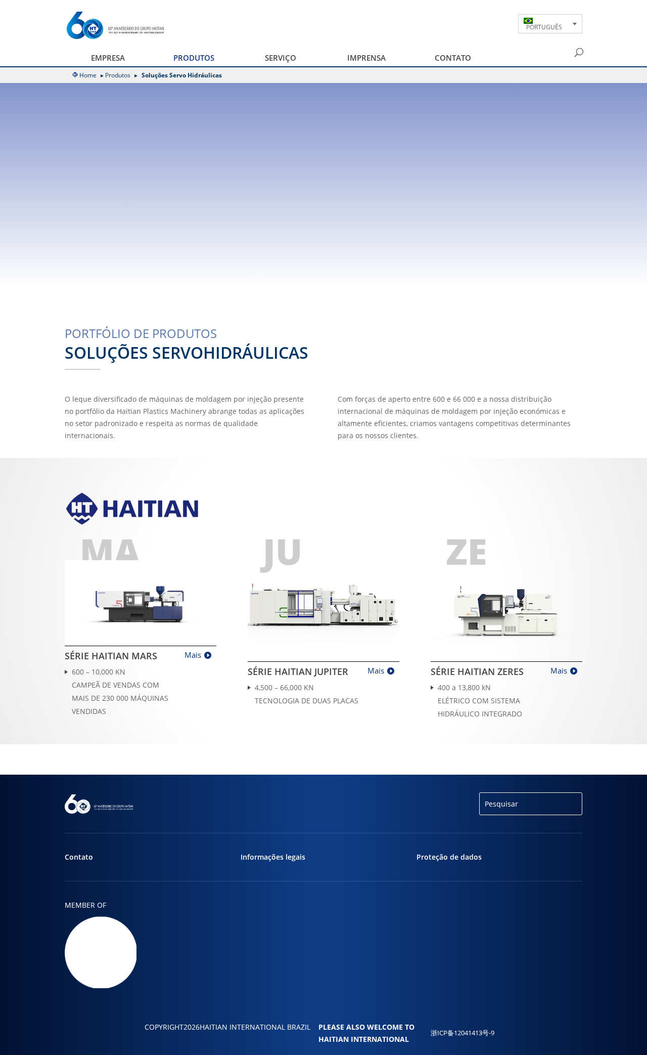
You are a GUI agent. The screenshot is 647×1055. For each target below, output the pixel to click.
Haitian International (363, 1039)
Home (88, 75)
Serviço (280, 58)
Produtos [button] (193, 58)
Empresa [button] (108, 58)
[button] (550, 23)
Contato (453, 58)
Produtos (117, 75)
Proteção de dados (449, 857)
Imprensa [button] (366, 58)
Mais (192, 655)
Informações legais (273, 857)
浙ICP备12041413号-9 (462, 1033)
